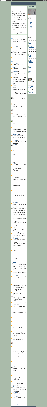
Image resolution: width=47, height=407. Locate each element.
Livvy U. (14, 366)
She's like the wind (15, 232)
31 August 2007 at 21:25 (15, 294)
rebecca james (30, 55)
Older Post (26, 403)
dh (13, 283)
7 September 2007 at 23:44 (16, 379)
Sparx (14, 76)
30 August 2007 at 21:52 (15, 269)
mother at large (30, 56)
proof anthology (30, 46)
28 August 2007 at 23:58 (15, 91)
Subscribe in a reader (31, 92)
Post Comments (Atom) (16, 404)
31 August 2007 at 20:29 (15, 290)
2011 (29, 18)
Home (19, 403)
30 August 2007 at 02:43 (15, 220)
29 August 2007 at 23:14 (15, 206)
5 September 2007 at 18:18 (16, 340)
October (30, 23)
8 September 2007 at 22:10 (16, 391)
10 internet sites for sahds (31, 38)
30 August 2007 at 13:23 (15, 241)
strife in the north (30, 72)
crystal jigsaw (30, 60)
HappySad (31, 26)
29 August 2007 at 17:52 (15, 139)
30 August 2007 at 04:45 (15, 225)
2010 (29, 19)
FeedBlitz (32, 86)
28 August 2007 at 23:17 (15, 83)
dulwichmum (14, 262)
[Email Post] (25, 34)
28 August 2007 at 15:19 (15, 50)
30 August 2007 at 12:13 (15, 237)
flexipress (30, 45)
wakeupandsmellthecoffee (16, 134)
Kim (13, 51)
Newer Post (12, 403)
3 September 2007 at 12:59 (16, 304)
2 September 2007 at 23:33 (16, 300)
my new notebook (30, 68)
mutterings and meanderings (32, 70)
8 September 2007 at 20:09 (16, 385)
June (30, 29)
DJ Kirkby (14, 144)
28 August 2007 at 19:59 (15, 66)
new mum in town (30, 71)
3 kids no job (30, 66)
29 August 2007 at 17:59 (15, 143)
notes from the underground (31, 47)
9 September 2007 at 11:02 (16, 395)
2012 (29, 17)
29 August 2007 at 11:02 (15, 107)
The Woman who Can (15, 386)
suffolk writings (30, 61)
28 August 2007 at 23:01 (15, 75)
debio (14, 163)
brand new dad (30, 42)
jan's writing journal (31, 67)
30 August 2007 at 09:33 (15, 231)
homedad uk (30, 43)
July (30, 28)
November (31, 22)
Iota (13, 207)
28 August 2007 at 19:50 (15, 62)
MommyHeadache (15, 71)
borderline (30, 54)
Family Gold (31, 27)
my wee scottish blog (31, 62)
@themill (14, 67)
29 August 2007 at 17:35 (15, 133)
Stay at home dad (16, 2)
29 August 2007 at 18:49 (15, 162)
